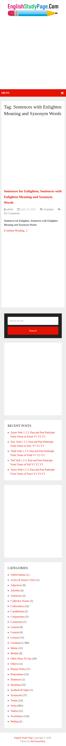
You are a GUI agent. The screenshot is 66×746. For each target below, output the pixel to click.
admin (9, 209)
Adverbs (15, 590)
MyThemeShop (37, 741)
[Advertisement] (33, 55)
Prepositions (17, 674)
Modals (14, 653)
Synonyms (16, 695)
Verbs (13, 705)
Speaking (15, 684)
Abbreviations (18, 574)
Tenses (14, 700)
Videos (14, 711)
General (14, 627)
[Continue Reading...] (15, 230)
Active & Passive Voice (23, 580)
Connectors (16, 621)
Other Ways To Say (20, 658)
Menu (5, 92)
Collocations (17, 606)
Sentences (15, 679)
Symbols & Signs (19, 690)
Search (33, 330)
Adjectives (16, 585)
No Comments (11, 213)
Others (14, 663)
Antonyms (16, 595)
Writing (14, 721)
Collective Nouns (19, 601)
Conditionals (17, 611)
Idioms (14, 648)
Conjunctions (17, 616)
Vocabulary (16, 716)
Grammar (48, 209)
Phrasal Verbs (17, 669)
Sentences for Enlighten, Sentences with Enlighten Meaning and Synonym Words (33, 196)
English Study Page (23, 738)
